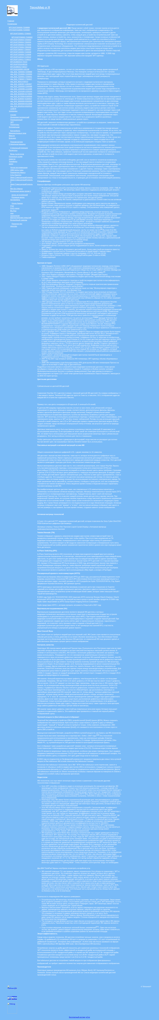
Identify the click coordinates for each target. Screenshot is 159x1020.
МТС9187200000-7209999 (19, 27)
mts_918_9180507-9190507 (21, 99)
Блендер (12, 138)
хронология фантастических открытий (20, 217)
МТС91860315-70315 (18, 62)
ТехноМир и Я (40, 7)
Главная (10, 21)
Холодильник (14, 127)
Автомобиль (15, 200)
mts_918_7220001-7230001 (21, 77)
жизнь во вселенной (20, 195)
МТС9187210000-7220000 (19, 30)
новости (12, 159)
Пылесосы (13, 150)
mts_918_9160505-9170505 (21, 94)
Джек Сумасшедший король (21, 177)
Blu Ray (13, 211)
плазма (13, 115)
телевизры (13, 111)
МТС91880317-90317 (18, 67)
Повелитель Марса (17, 172)
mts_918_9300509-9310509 (21, 104)
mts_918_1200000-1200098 (21, 86)
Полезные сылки (15, 156)
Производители (16, 142)
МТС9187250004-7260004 (20, 42)
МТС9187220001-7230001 (20, 34)
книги (11, 164)
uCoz (88, 1017)
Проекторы (14, 125)
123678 (13, 109)
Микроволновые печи (17, 133)
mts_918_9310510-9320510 (21, 106)
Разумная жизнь (18, 197)
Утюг (12, 206)
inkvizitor (13, 226)
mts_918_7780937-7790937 (21, 79)
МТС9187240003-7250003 (20, 40)
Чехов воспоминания (18, 168)
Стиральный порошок (19, 148)
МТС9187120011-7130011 (20, 59)
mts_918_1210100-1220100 (21, 91)
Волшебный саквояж (18, 220)
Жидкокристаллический (19, 117)
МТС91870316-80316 (18, 64)
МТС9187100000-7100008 (20, 52)
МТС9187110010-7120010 (20, 57)
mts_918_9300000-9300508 (21, 101)
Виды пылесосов (17, 154)
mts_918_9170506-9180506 (21, 96)
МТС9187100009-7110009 (20, 54)
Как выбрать (15, 131)
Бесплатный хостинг (77, 1017)
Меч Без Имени (16, 189)
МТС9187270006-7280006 (20, 47)
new (12, 213)
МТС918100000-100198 (19, 69)
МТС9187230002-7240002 (22, 37)
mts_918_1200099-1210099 (21, 89)
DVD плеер (14, 208)
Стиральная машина (17, 144)
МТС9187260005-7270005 (20, 45)
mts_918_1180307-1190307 (21, 84)
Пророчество (17, 224)
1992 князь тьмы (16, 170)
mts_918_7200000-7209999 (21, 72)
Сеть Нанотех (15, 175)
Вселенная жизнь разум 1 (20, 191)
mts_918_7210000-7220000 (21, 74)
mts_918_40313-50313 (19, 82)
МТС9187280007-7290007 (20, 50)
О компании (12, 24)
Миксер (12, 136)
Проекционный (16, 120)
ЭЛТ (12, 122)
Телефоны (13, 161)
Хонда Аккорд (17, 203)
